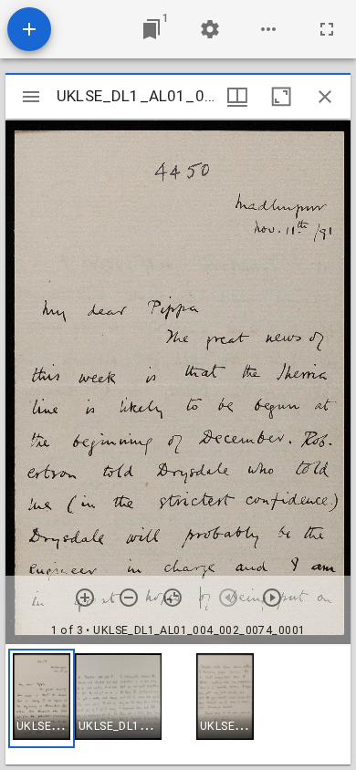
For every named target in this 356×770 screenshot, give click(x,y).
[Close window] (325, 97)
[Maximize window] (281, 97)
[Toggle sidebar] (31, 97)
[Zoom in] (85, 597)
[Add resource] (29, 29)
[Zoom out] (129, 597)
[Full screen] (327, 29)
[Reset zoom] (172, 597)
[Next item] (272, 597)
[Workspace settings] (210, 29)
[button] (41, 698)
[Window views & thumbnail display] (237, 97)
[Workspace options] (268, 29)
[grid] (178, 705)
